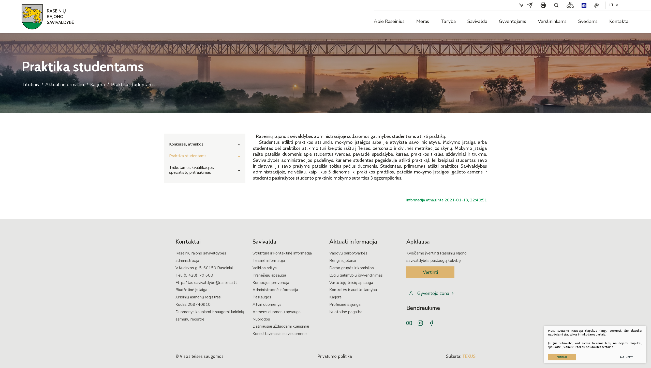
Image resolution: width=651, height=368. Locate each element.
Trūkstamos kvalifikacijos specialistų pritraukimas (191, 170)
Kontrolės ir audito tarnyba (353, 290)
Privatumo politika (335, 356)
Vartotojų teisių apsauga (351, 282)
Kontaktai (619, 21)
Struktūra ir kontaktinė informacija (282, 253)
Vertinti (430, 272)
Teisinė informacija (269, 260)
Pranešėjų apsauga (269, 275)
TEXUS (469, 356)
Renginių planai (342, 260)
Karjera (97, 85)
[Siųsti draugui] (530, 5)
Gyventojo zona (433, 293)
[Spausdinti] (543, 5)
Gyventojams (512, 21)
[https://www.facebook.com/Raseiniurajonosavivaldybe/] (431, 323)
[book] (584, 5)
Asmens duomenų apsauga (277, 312)
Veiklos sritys (265, 268)
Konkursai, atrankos (186, 144)
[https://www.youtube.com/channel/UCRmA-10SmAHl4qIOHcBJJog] (409, 323)
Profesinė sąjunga (345, 304)
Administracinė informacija (275, 290)
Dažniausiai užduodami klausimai (281, 326)
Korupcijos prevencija (271, 282)
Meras (422, 21)
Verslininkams (552, 21)
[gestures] (596, 5)
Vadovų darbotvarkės (348, 253)
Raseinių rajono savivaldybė (60, 16)
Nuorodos (261, 319)
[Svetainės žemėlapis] (570, 5)
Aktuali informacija (64, 85)
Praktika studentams (187, 156)
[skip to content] (521, 5)
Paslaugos (262, 297)
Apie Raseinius (389, 21)
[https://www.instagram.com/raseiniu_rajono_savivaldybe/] (420, 323)
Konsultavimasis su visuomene (280, 334)
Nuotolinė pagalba (345, 312)
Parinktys (626, 357)
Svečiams (588, 21)
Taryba (448, 21)
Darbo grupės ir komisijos (351, 268)
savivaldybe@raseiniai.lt (215, 282)
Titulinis (30, 85)
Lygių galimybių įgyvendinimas (356, 275)
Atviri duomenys (267, 304)
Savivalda (477, 21)
